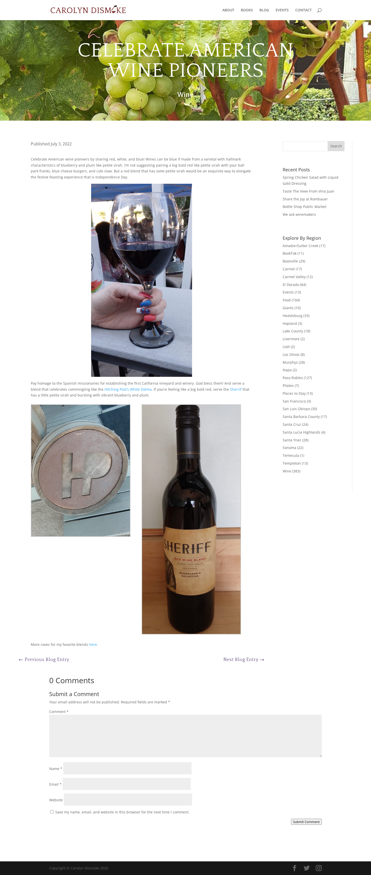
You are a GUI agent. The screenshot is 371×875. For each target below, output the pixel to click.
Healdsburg (292, 315)
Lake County (293, 331)
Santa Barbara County (301, 416)
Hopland (290, 323)
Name (55, 768)
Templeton (292, 463)
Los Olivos (291, 354)
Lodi (286, 346)
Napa (287, 369)
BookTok (290, 253)
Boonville (290, 261)
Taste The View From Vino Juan (308, 191)
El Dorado (291, 284)
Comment (59, 711)
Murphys (290, 362)
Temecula (291, 455)
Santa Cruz (292, 424)
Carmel (289, 269)
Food (287, 300)
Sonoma (289, 447)
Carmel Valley (294, 276)
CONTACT (303, 10)
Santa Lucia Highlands (301, 432)
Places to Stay (294, 393)
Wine (185, 94)
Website (56, 800)
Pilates (288, 385)
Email (55, 784)
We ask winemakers (299, 214)
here (93, 644)
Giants (288, 307)
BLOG (264, 10)
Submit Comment (306, 821)
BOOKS (247, 10)
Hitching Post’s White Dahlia (128, 389)
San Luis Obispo (296, 408)
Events (288, 292)
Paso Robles (293, 377)
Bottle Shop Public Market (304, 206)
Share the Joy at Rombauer (305, 199)
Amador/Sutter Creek (300, 245)
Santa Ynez (292, 440)
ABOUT (228, 10)
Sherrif (236, 389)
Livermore (291, 338)
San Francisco (294, 401)
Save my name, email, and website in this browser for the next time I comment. (122, 812)
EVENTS (282, 10)
